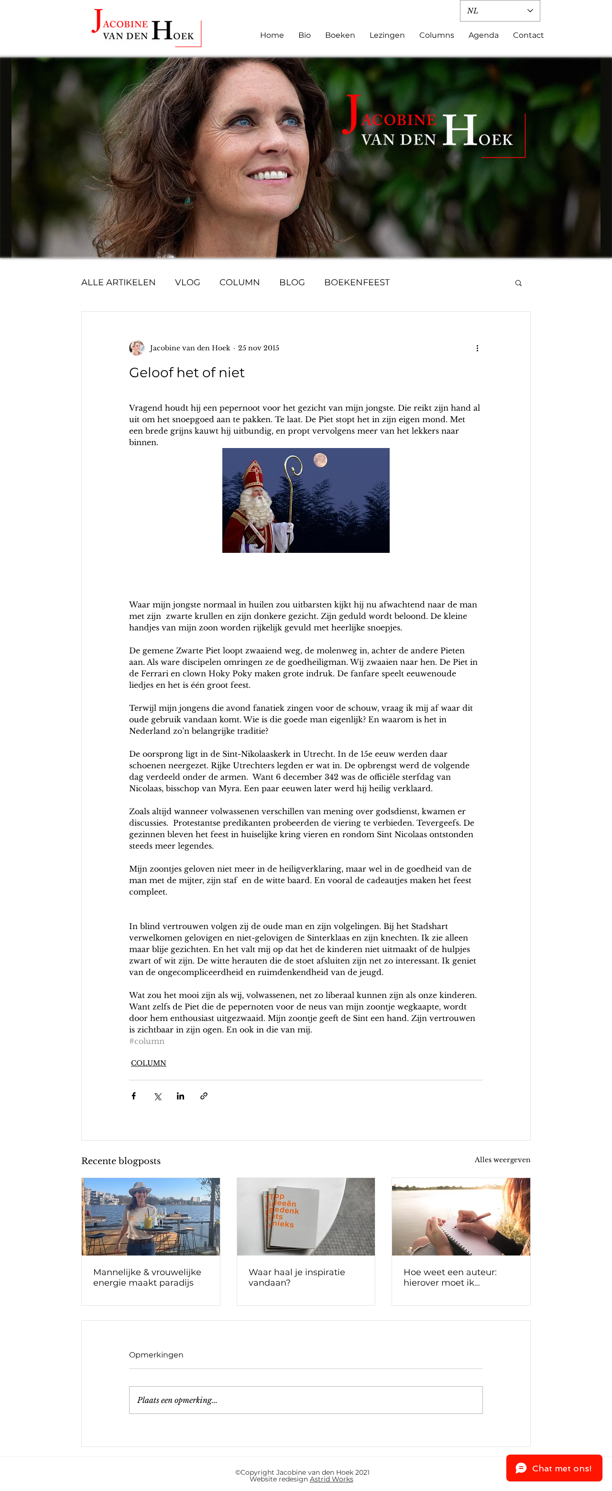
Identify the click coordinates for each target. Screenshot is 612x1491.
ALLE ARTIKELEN (118, 282)
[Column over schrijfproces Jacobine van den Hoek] (306, 1217)
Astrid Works (331, 1479)
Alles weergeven (503, 1159)
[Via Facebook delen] (133, 1095)
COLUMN (239, 282)
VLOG (187, 282)
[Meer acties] (477, 348)
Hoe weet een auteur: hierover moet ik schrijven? (450, 1277)
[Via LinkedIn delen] (180, 1095)
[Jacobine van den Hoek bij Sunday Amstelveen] (151, 1217)
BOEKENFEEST (357, 282)
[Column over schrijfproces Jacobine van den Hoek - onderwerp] (461, 1217)
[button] (518, 282)
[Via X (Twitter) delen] (157, 1095)
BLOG (292, 282)
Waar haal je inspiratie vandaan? (297, 1277)
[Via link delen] (203, 1095)
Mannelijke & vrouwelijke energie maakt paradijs (147, 1277)
